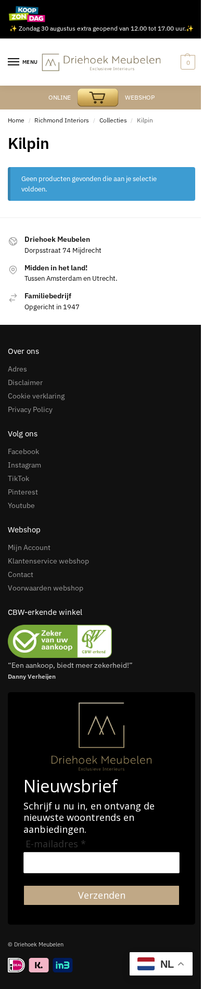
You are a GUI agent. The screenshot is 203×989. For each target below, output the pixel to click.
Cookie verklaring (36, 396)
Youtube (21, 505)
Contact (20, 574)
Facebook (23, 451)
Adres (17, 369)
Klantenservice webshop (48, 561)
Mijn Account (29, 547)
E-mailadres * (56, 844)
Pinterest (23, 492)
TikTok (18, 478)
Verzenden (101, 895)
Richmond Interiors (61, 120)
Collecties (113, 120)
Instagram (24, 465)
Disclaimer (25, 382)
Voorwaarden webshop (45, 588)
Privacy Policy (30, 409)
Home (16, 120)
